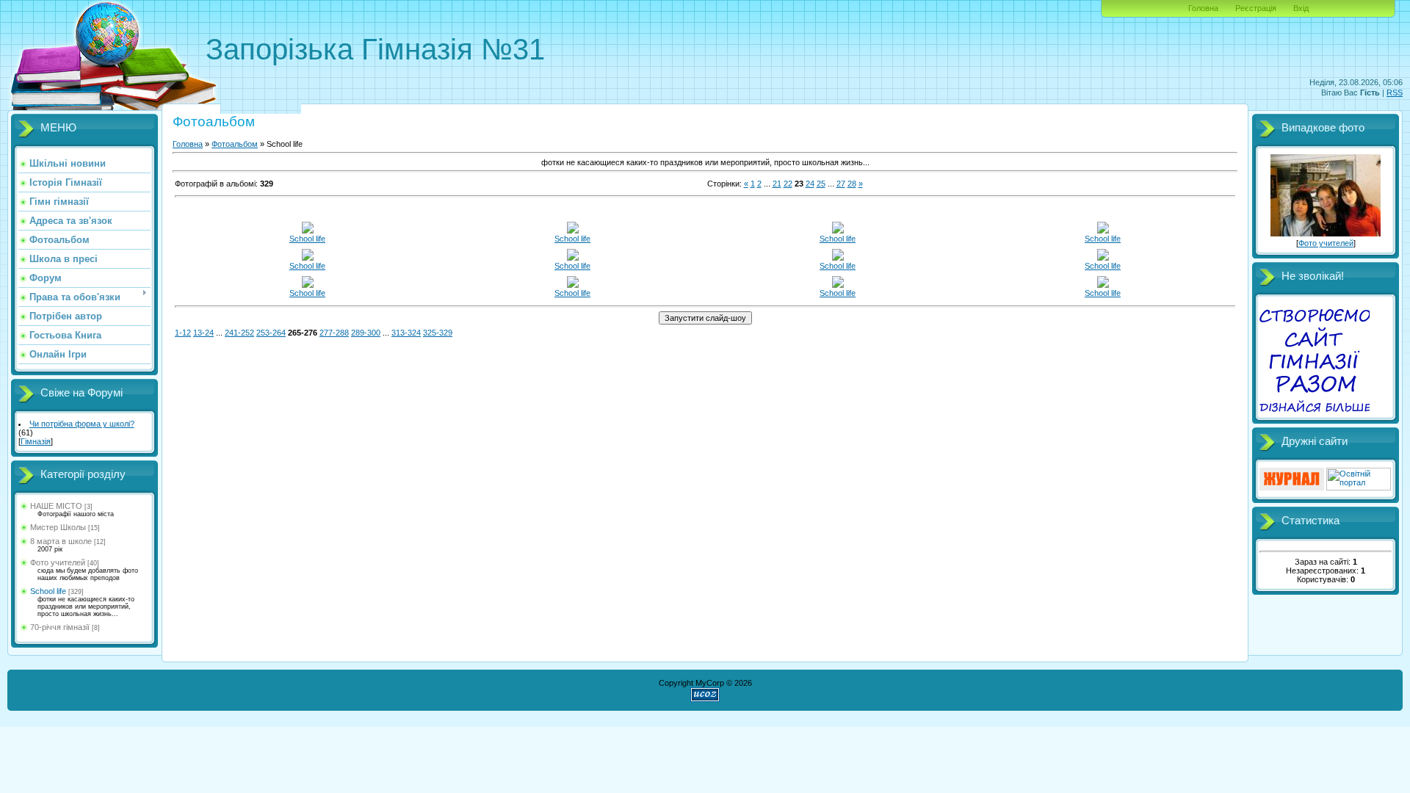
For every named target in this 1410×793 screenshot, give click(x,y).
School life (48, 591)
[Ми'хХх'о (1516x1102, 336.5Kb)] (573, 257)
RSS (1394, 92)
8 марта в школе (61, 541)
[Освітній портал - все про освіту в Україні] (1358, 487)
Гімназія (36, 441)
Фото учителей (57, 562)
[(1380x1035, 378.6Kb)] (1103, 284)
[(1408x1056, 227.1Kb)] (838, 284)
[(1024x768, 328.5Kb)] (1103, 257)
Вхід (1301, 8)
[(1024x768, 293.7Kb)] (573, 284)
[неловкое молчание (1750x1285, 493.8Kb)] (308, 257)
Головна (1203, 8)
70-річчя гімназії (60, 627)
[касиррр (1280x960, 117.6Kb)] (838, 257)
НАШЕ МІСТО (56, 505)
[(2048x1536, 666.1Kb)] (308, 230)
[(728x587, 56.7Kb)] (1103, 230)
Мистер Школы (58, 527)
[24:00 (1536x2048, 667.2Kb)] (838, 230)
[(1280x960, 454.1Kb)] (308, 284)
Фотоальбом (235, 144)
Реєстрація (1255, 8)
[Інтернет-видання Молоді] (1291, 487)
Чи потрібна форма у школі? (81, 423)
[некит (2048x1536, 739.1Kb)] (573, 230)
